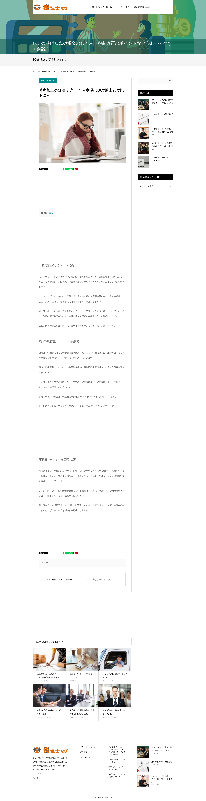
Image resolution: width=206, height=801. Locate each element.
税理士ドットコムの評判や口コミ (116, 761)
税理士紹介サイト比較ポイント (104, 7)
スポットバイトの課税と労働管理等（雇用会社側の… (162, 146)
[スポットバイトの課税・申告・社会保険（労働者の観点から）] (143, 133)
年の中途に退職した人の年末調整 (162, 159)
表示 (51, 213)
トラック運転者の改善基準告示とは (115, 675)
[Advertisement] (61, 189)
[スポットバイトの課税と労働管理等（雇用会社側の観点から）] (143, 148)
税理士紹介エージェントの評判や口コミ (116, 775)
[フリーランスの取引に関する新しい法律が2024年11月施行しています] (143, 104)
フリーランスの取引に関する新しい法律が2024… (162, 101)
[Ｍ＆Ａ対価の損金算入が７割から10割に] (114, 695)
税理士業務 (125, 7)
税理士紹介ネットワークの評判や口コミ (116, 768)
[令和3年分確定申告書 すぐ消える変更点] (49, 695)
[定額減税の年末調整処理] (143, 119)
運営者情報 (84, 752)
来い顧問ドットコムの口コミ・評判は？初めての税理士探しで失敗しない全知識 (116, 751)
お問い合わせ (85, 757)
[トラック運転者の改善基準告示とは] (114, 659)
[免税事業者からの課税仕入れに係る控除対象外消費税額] (49, 659)
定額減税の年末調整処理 (162, 114)
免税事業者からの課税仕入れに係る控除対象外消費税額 (49, 675)
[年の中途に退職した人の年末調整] (143, 162)
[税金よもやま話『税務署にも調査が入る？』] (82, 659)
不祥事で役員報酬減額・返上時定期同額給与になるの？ (82, 712)
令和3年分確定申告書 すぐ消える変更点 (49, 712)
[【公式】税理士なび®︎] (50, 7)
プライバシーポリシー (88, 747)
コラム (52, 80)
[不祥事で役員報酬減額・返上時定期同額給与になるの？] (82, 695)
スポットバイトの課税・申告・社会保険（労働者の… (162, 132)
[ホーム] (33, 72)
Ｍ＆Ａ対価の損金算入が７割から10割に (115, 712)
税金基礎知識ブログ (141, 7)
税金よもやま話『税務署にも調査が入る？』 (82, 675)
